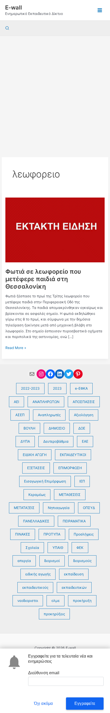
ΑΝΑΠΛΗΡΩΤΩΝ (45, 402)
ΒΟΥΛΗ (29, 428)
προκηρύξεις (54, 614)
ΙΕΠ (82, 481)
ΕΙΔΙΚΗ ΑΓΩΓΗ (35, 455)
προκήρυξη (82, 601)
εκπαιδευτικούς (35, 587)
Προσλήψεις (84, 534)
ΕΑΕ (85, 441)
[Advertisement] (55, 94)
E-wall (13, 7)
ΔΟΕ (81, 428)
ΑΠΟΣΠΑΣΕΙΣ (84, 402)
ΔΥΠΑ (25, 441)
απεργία (24, 561)
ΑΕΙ (16, 402)
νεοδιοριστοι (27, 601)
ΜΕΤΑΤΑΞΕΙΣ (24, 508)
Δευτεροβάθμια (56, 441)
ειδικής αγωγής (38, 574)
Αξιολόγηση (83, 415)
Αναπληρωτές (49, 415)
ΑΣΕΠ (20, 415)
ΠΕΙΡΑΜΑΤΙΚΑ (74, 521)
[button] (7, 28)
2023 (57, 388)
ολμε (55, 601)
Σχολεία (32, 548)
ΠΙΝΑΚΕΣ (22, 534)
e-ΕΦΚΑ (81, 388)
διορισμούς (82, 561)
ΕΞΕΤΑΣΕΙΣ (36, 468)
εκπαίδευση (74, 574)
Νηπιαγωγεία (59, 508)
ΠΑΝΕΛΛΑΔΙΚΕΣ (36, 521)
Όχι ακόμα (43, 701)
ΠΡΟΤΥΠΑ (51, 534)
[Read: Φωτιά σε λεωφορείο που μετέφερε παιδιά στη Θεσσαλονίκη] (55, 230)
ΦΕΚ (79, 548)
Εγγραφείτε (84, 701)
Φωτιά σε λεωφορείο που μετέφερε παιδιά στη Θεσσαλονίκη (43, 279)
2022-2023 (30, 388)
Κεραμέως (37, 495)
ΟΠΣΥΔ (89, 508)
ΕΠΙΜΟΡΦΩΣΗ (70, 468)
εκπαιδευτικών (74, 587)
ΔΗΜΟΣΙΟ (57, 428)
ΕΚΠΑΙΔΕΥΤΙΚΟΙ (73, 455)
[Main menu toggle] (100, 10)
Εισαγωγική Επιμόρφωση (45, 481)
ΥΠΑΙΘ (57, 548)
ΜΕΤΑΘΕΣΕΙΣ (70, 495)
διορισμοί (52, 561)
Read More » (15, 348)
